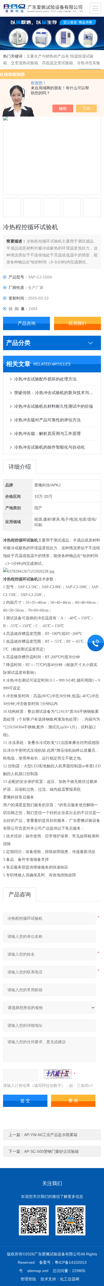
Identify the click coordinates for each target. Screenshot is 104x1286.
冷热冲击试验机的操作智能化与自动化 (49, 447)
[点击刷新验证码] (58, 1074)
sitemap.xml (37, 1270)
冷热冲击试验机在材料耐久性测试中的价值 (53, 406)
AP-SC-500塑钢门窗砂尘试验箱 (51, 1151)
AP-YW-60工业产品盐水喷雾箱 (50, 1134)
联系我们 (77, 323)
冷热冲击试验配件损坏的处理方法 (45, 379)
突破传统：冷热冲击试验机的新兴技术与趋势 (54, 392)
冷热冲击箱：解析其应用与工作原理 (47, 433)
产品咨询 (26, 323)
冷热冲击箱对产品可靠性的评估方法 (47, 419)
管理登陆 (28, 1279)
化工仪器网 (69, 1279)
